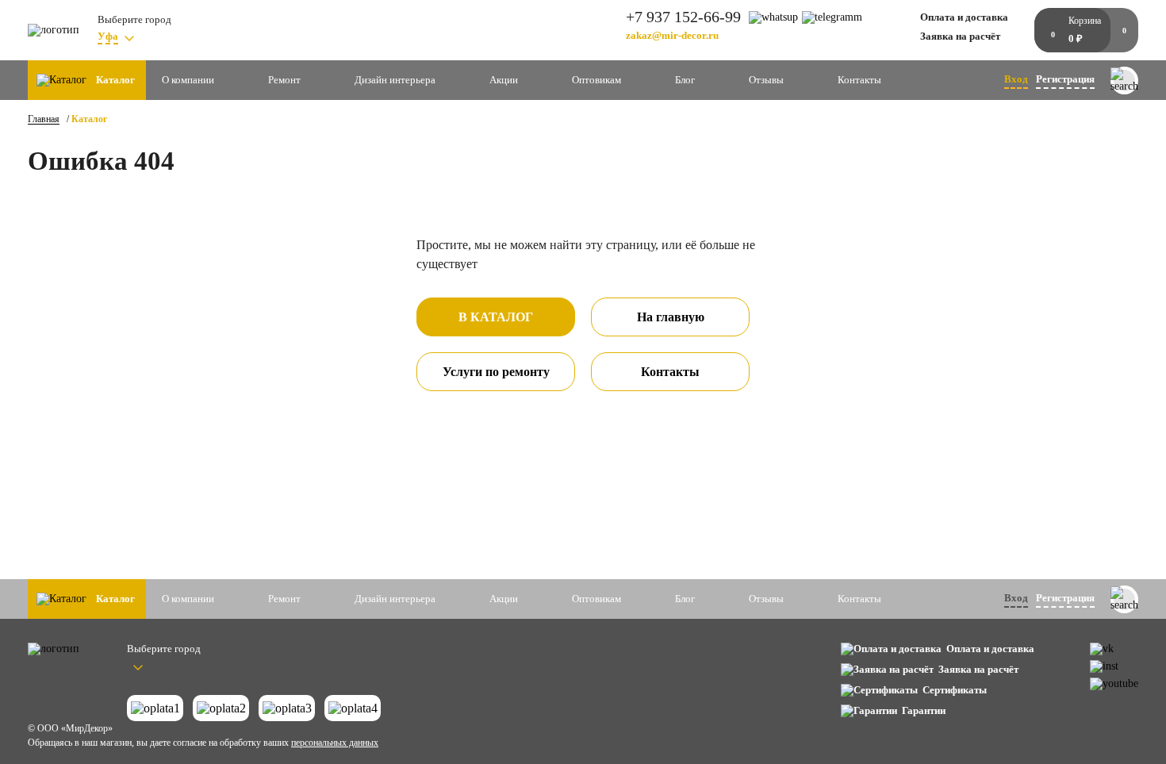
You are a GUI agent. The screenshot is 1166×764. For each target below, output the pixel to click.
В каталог (495, 317)
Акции (503, 80)
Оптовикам (596, 80)
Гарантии (923, 710)
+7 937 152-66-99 (683, 16)
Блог (685, 80)
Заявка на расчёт (960, 36)
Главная (43, 119)
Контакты (859, 80)
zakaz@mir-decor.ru (672, 35)
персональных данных (334, 742)
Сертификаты (954, 690)
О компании (188, 80)
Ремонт (284, 80)
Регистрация (1065, 79)
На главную (670, 317)
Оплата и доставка (964, 17)
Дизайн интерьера (395, 80)
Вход (1016, 79)
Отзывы (766, 80)
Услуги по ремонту (496, 371)
